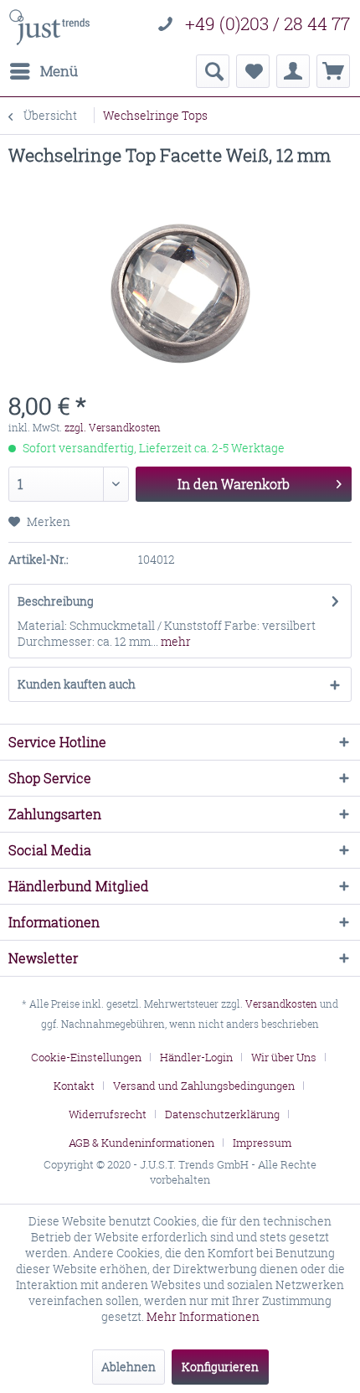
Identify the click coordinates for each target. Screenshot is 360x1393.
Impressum (262, 1142)
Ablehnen (128, 1367)
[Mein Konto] (293, 71)
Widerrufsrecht (108, 1114)
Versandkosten (281, 1004)
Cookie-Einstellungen (86, 1057)
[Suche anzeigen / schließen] (212, 71)
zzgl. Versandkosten (112, 427)
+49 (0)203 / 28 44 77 (267, 23)
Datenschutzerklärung (222, 1114)
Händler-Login (196, 1057)
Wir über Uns (283, 1057)
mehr (174, 641)
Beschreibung (56, 601)
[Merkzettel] (253, 71)
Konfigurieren (220, 1367)
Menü (59, 70)
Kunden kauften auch (77, 684)
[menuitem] (43, 71)
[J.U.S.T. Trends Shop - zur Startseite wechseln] (49, 27)
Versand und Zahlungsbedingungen (204, 1085)
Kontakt (74, 1085)
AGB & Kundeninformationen (141, 1142)
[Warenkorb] (333, 71)
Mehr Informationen (203, 1316)
